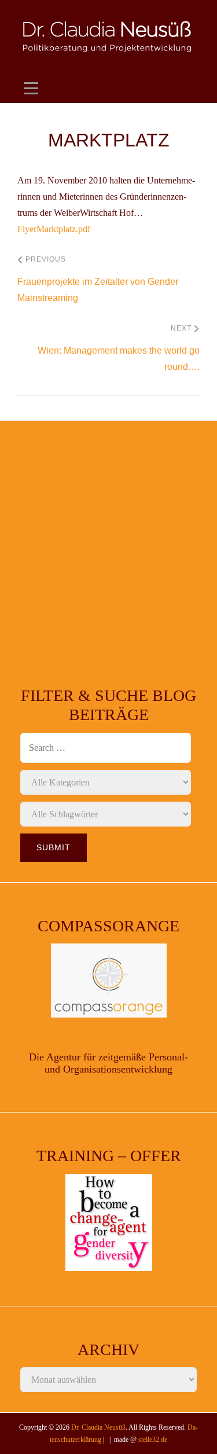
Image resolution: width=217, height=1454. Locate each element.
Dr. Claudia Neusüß (98, 1427)
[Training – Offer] (108, 1222)
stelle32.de (152, 1439)
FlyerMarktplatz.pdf (53, 229)
